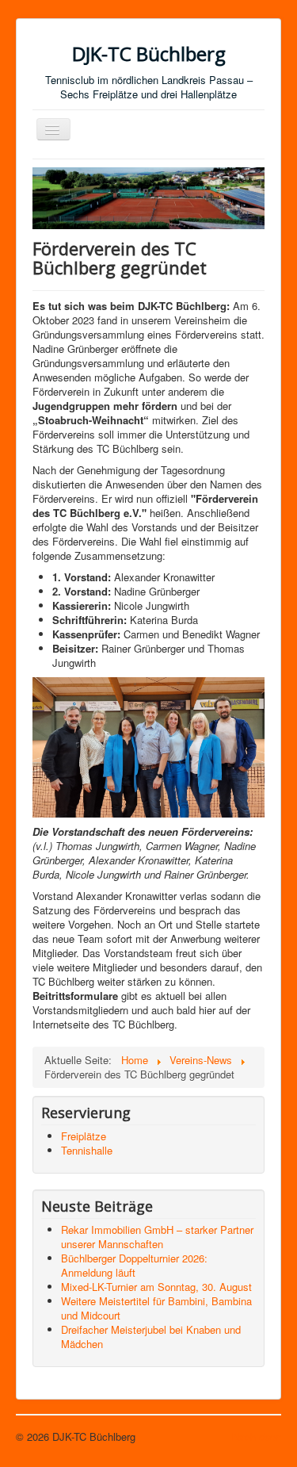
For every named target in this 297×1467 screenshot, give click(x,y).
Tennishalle (86, 1150)
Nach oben (256, 1436)
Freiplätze (83, 1135)
